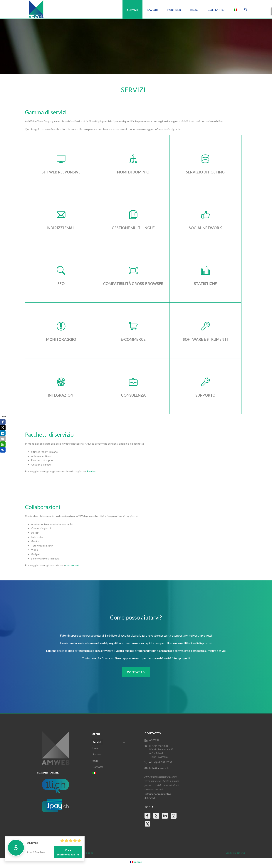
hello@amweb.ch (159, 767)
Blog (194, 9)
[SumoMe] (3, 450)
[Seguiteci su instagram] (174, 816)
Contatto (216, 9)
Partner (174, 9)
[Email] (3, 438)
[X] (3, 427)
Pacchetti (92, 471)
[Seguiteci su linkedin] (165, 816)
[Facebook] (3, 422)
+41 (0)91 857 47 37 (160, 762)
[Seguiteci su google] (156, 816)
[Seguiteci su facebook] (147, 816)
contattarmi (72, 565)
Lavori (152, 9)
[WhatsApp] (3, 444)
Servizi (132, 9)
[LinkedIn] (3, 433)
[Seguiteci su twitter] (147, 824)
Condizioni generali (235, 852)
